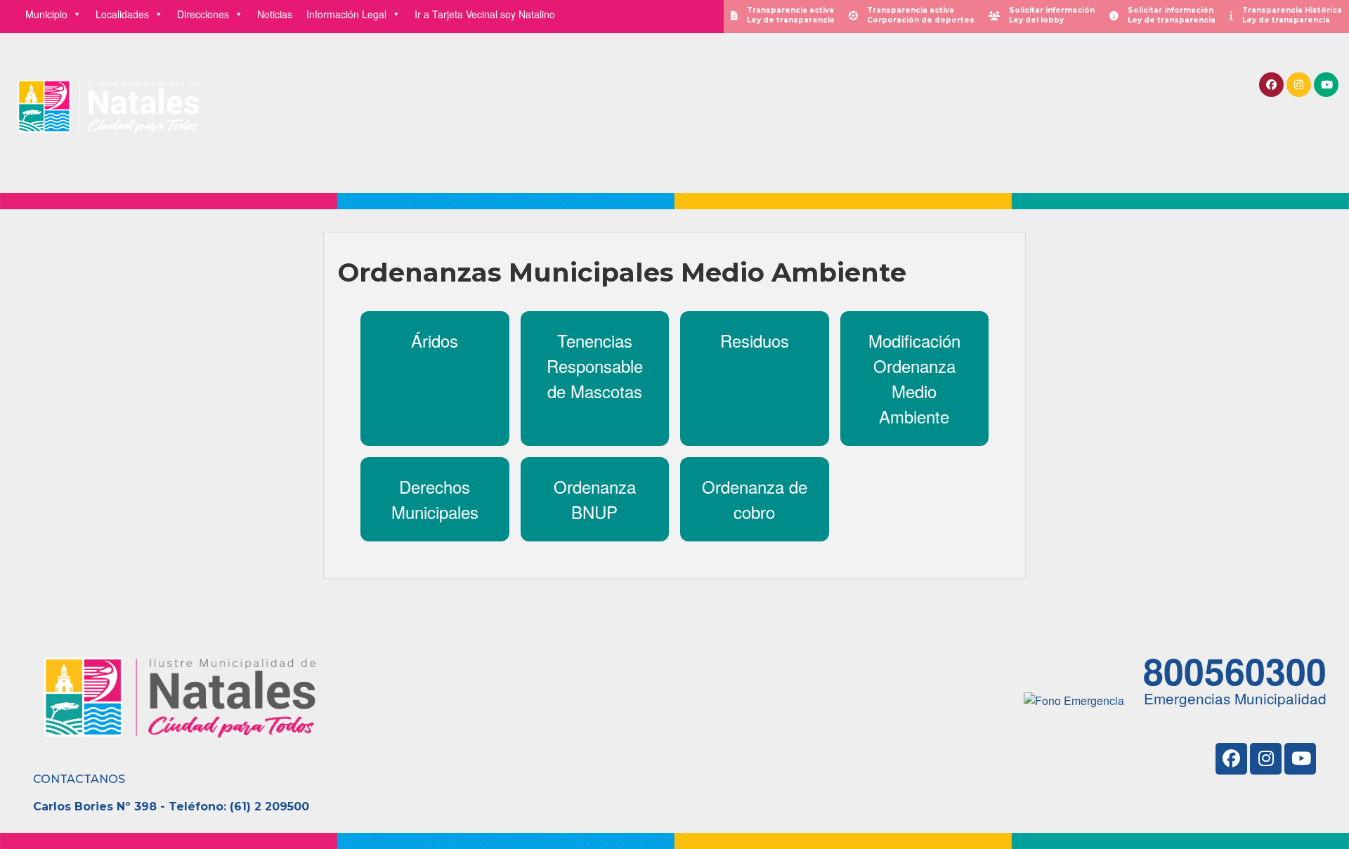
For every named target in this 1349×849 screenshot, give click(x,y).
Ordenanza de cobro (754, 499)
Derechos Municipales (434, 499)
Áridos (434, 340)
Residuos (754, 340)
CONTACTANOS (79, 779)
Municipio (46, 14)
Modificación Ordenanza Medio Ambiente (914, 378)
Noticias (274, 14)
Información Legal (346, 14)
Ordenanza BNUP (595, 499)
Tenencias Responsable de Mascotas (595, 365)
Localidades (122, 14)
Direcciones (203, 14)
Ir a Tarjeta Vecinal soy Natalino (485, 14)
